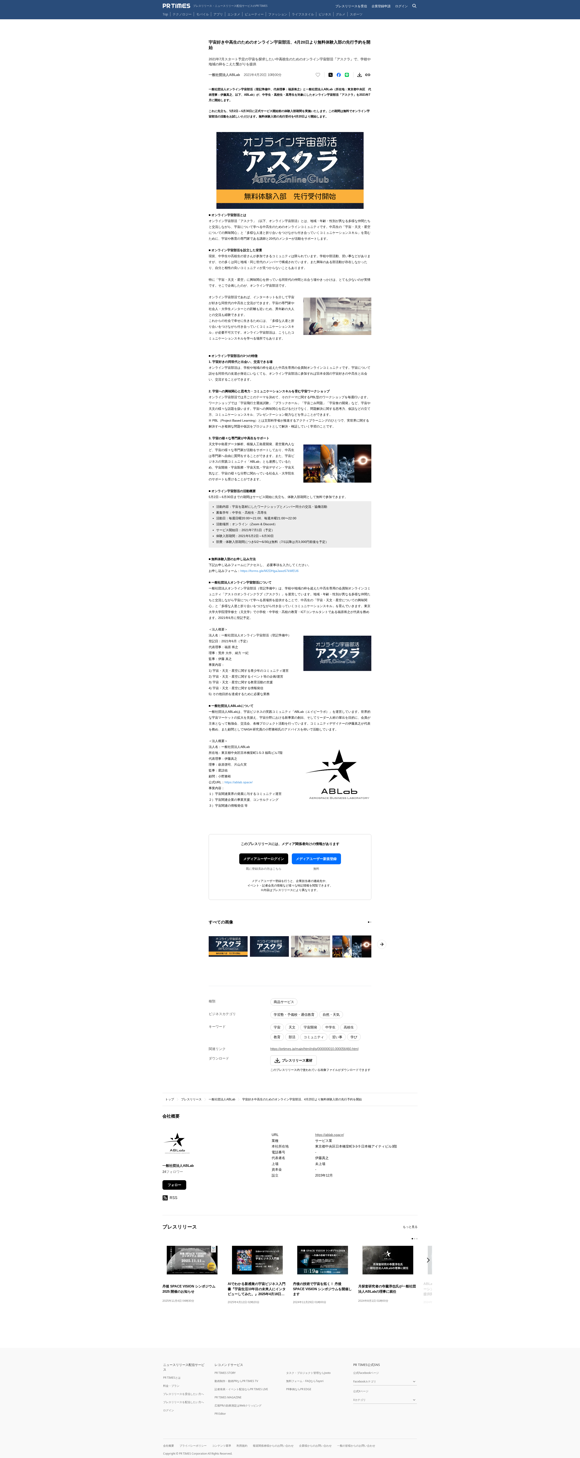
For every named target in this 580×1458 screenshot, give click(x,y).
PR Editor (220, 1414)
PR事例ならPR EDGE (298, 1389)
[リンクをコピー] (367, 74)
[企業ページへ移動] (176, 1144)
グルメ (340, 14)
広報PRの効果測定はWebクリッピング (238, 1405)
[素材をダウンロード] (359, 74)
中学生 (330, 1027)
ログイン (401, 6)
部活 (292, 1037)
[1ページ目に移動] (368, 922)
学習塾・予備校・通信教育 (294, 1014)
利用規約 (242, 1446)
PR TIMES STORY (225, 1373)
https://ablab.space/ (239, 782)
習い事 (337, 1037)
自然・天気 (331, 1014)
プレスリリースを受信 (351, 6)
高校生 (349, 1027)
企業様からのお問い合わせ (315, 1446)
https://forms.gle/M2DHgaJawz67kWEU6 (269, 571)
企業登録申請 (381, 6)
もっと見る (410, 1226)
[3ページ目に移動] (417, 1238)
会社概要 (168, 1446)
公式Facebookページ (366, 1373)
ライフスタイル (303, 14)
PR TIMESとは (172, 1378)
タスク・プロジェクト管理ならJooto (308, 1373)
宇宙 (277, 1027)
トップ (169, 1099)
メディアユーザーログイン (263, 859)
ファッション (277, 14)
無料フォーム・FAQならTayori (305, 1381)
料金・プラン (171, 1386)
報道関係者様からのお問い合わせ (273, 1446)
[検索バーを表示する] (414, 6)
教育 (277, 1037)
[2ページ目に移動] (370, 922)
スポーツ (356, 14)
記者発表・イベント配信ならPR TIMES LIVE (241, 1389)
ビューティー (254, 14)
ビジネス (325, 14)
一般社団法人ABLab (222, 1099)
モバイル (202, 14)
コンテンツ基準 (221, 1446)
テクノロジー (182, 14)
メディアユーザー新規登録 (316, 859)
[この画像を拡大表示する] (228, 946)
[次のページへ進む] (381, 944)
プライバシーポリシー (193, 1446)
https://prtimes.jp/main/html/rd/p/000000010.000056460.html (314, 1049)
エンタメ (233, 14)
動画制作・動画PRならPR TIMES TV (236, 1381)
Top (165, 14)
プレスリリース (191, 1099)
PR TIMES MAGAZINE (228, 1397)
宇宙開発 (310, 1027)
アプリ (218, 14)
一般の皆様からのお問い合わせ (356, 1446)
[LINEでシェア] (346, 74)
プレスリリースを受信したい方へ (183, 1394)
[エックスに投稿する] (330, 74)
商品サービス (284, 1002)
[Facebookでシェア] (338, 74)
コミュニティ (314, 1037)
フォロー (174, 1185)
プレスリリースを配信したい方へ (183, 1402)
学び (353, 1037)
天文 (292, 1027)
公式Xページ (360, 1391)
